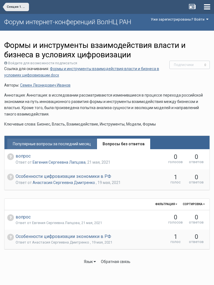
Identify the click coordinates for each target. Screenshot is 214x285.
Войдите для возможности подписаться (42, 63)
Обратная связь (115, 261)
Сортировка (193, 204)
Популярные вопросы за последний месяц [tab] (52, 144)
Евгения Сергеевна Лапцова (59, 162)
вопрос (23, 156)
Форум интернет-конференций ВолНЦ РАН (67, 22)
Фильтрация (165, 204)
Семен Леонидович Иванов (45, 85)
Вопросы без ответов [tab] (124, 144)
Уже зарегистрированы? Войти (178, 19)
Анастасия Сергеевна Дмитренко (64, 182)
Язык (89, 261)
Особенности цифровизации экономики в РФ (63, 176)
